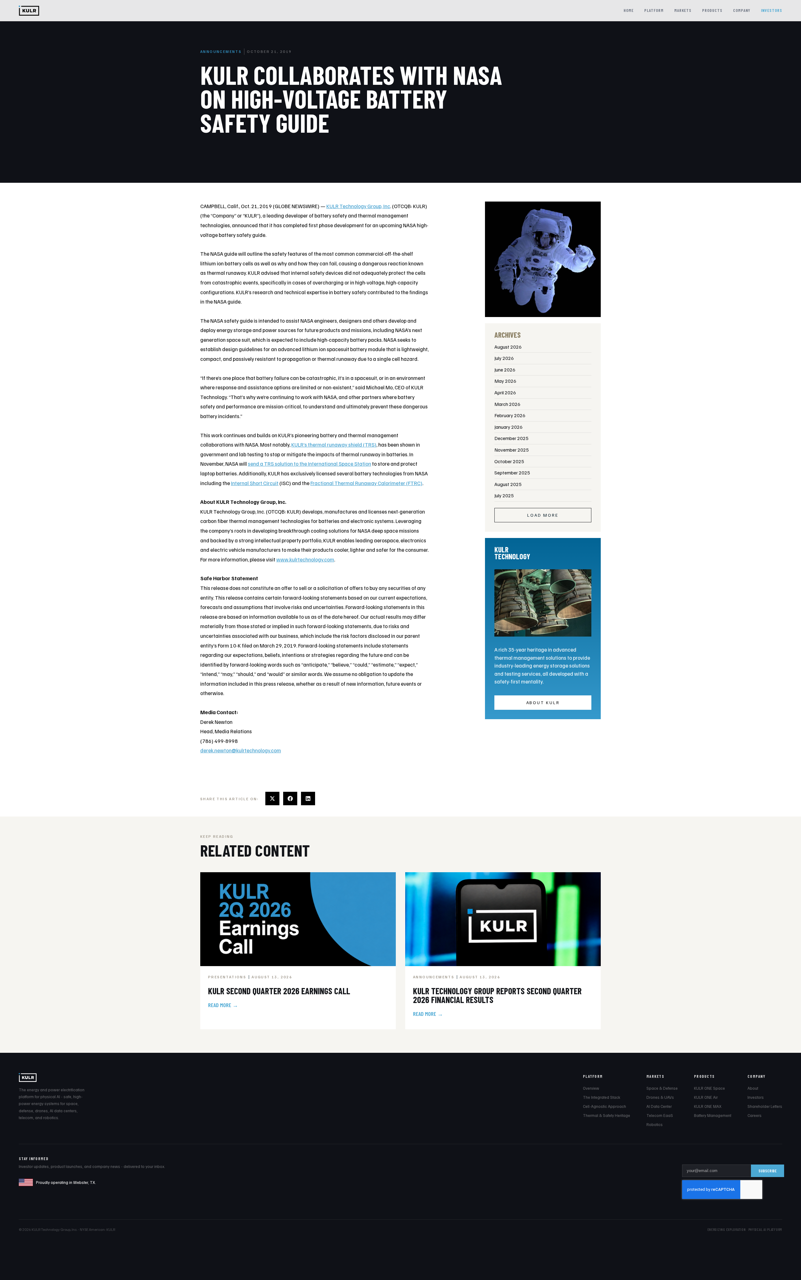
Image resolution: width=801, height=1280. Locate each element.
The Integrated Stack (601, 1097)
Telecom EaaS (659, 1115)
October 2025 (509, 461)
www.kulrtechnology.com (305, 559)
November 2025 (511, 450)
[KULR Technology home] (29, 11)
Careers (754, 1115)
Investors (771, 10)
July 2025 (504, 495)
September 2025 (512, 472)
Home (629, 10)
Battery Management (712, 1115)
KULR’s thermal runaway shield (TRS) (333, 444)
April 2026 (505, 392)
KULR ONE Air (706, 1097)
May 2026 (505, 381)
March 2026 (507, 404)
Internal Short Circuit (254, 483)
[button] (272, 798)
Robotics (654, 1124)
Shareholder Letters (764, 1106)
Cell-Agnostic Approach (604, 1106)
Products (712, 10)
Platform (654, 10)
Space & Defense (662, 1088)
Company (741, 10)
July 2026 (504, 358)
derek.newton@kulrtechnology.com (240, 750)
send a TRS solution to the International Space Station (309, 463)
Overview (591, 1088)
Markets (683, 10)
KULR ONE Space (709, 1088)
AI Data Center (659, 1106)
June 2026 (504, 369)
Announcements (221, 51)
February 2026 (509, 415)
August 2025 (508, 484)
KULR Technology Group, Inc (358, 206)
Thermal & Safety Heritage (606, 1115)
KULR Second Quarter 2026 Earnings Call (279, 991)
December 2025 (511, 438)
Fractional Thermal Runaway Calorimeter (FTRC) (366, 483)
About (752, 1088)
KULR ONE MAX (708, 1106)
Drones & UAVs (660, 1097)
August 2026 (508, 347)
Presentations (227, 977)
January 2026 (508, 427)
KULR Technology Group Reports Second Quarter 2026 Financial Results (497, 995)
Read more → (223, 1004)
